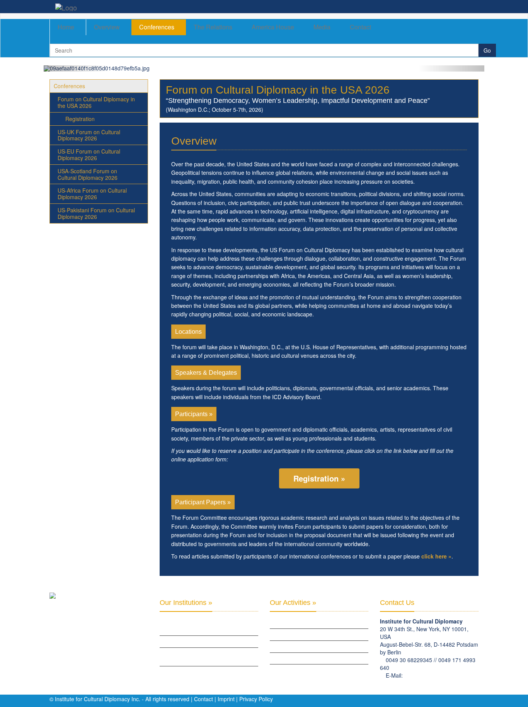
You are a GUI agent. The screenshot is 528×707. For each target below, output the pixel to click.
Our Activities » (293, 602)
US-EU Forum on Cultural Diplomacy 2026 (89, 154)
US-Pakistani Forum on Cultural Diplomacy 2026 (96, 213)
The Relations (213, 26)
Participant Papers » (203, 502)
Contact (360, 26)
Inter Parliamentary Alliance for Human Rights (208, 626)
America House (273, 26)
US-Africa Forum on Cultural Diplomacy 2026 (92, 193)
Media (321, 26)
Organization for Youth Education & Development (204, 656)
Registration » (319, 478)
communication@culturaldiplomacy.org (427, 683)
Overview (107, 26)
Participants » (194, 414)
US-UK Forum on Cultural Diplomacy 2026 (89, 135)
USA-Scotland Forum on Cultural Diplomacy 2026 (88, 174)
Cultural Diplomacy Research (306, 634)
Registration (80, 119)
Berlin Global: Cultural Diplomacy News (208, 672)
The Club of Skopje (182, 641)
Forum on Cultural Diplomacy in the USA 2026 (96, 102)
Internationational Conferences (310, 670)
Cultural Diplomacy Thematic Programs (318, 658)
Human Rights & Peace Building (306, 646)
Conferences (156, 26)
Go (487, 50)
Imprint (226, 699)
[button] (77, 68)
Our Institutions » (186, 602)
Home (66, 26)
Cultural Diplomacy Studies (303, 623)
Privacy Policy (256, 699)
